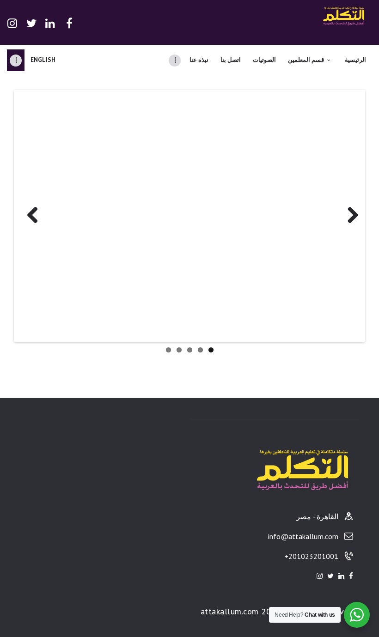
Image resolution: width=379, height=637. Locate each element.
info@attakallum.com (303, 536)
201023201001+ (311, 556)
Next (349, 215)
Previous (29, 215)
